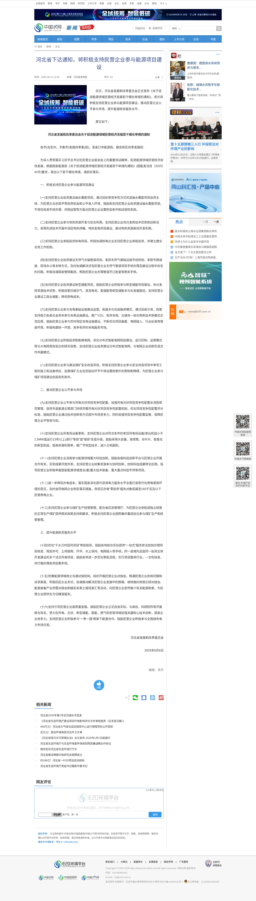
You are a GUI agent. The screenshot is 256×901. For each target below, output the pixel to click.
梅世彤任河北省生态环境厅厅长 (58, 749)
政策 (102, 3)
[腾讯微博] (153, 696)
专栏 (57, 3)
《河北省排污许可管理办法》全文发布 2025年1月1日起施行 (75, 737)
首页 (40, 46)
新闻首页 (42, 39)
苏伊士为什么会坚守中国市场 (192, 241)
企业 (146, 3)
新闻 (50, 3)
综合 (59, 39)
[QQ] (143, 696)
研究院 (81, 3)
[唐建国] (177, 62)
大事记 (124, 862)
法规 (109, 3)
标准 (124, 3)
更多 (218, 54)
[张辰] (177, 84)
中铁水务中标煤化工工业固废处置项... (197, 236)
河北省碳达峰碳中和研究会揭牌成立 (61, 754)
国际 (162, 39)
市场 (94, 39)
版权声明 (168, 862)
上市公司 (92, 3)
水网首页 (40, 3)
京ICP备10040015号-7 (171, 882)
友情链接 (153, 862)
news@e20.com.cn (199, 311)
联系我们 (110, 862)
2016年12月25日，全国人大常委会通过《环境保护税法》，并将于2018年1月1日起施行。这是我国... (195, 158)
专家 (131, 3)
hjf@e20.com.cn (122, 877)
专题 (65, 3)
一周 (216, 221)
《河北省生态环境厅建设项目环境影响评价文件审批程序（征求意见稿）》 (83, 720)
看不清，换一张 (70, 814)
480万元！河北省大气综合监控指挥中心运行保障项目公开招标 (76, 726)
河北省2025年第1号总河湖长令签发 (61, 715)
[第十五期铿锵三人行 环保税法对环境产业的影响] (195, 118)
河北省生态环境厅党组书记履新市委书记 (64, 766)
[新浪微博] (161, 696)
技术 (128, 39)
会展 (139, 3)
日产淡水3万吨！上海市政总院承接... (196, 257)
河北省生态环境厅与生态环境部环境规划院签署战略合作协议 (75, 743)
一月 (205, 221)
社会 (145, 39)
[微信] (135, 696)
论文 (117, 3)
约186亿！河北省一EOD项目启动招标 (62, 760)
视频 (72, 3)
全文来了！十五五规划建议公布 (193, 252)
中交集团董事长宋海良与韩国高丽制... (197, 246)
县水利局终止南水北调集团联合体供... (197, 231)
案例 (154, 3)
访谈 (196, 39)
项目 (111, 39)
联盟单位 (138, 862)
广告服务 (183, 862)
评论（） (109, 77)
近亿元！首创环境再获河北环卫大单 (61, 732)
